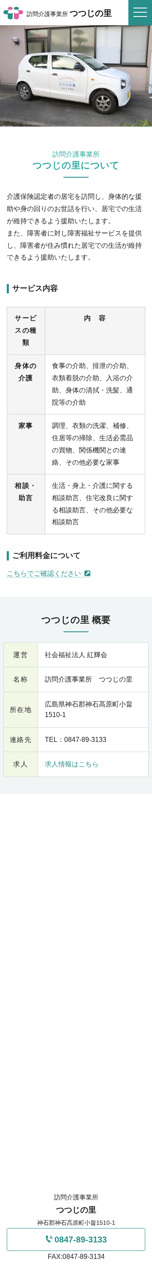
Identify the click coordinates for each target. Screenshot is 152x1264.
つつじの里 (69, 13)
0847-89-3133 (80, 1239)
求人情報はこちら (72, 764)
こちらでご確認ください (45, 573)
